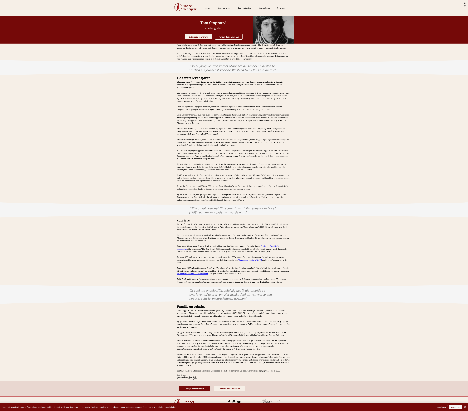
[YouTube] (239, 402)
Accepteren (455, 407)
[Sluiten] (465, 407)
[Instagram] (234, 402)
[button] (464, 4)
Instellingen (441, 407)
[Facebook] (229, 402)
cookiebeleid (171, 407)
